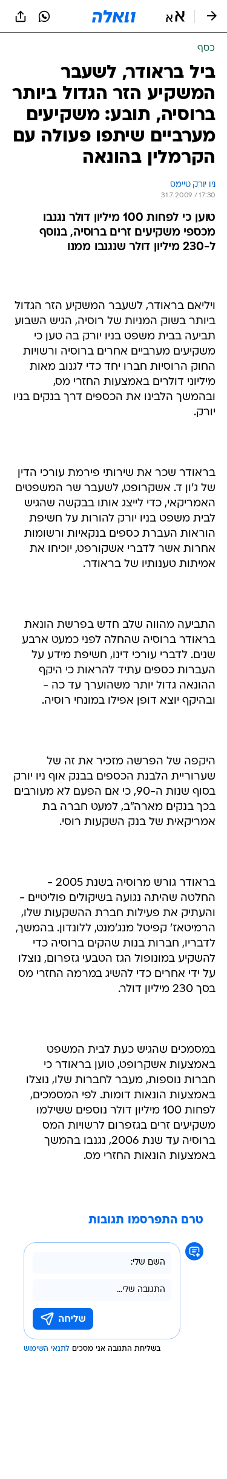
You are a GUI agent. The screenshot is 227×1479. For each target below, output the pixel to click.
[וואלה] (114, 16)
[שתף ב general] (20, 16)
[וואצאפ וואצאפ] (44, 16)
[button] (175, 16)
